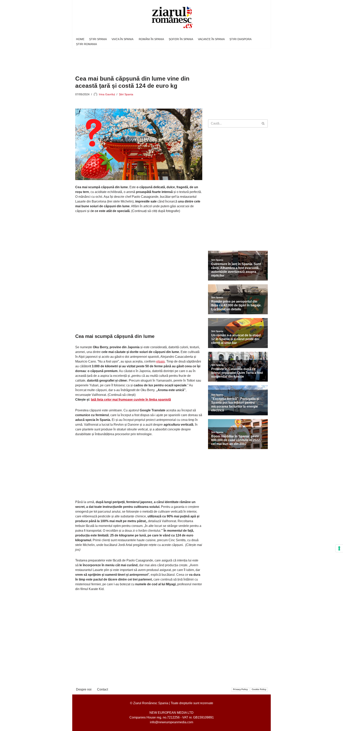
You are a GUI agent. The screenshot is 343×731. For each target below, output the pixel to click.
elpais (160, 361)
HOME (80, 39)
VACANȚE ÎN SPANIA (211, 39)
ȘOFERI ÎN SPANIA (181, 39)
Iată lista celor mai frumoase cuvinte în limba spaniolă (131, 399)
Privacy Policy (240, 689)
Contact (102, 689)
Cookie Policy (259, 689)
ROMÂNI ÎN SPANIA (151, 39)
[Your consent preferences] (339, 548)
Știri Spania (126, 94)
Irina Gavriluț (107, 94)
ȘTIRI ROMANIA (86, 44)
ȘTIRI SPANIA (98, 39)
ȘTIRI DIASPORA (240, 39)
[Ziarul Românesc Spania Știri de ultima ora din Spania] (171, 18)
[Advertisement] (147, 59)
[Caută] (263, 123)
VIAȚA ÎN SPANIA (123, 39)
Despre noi (84, 689)
